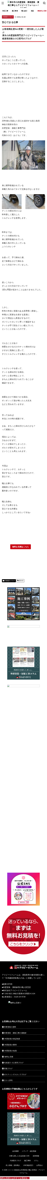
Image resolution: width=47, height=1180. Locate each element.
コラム (36, 1160)
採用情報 (36, 1156)
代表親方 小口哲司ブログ (14, 1063)
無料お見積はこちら (20, 547)
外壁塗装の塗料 (10, 1027)
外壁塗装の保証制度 (12, 1039)
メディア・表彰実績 (29, 1151)
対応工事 (5, 11)
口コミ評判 (8, 1080)
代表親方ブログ (8, 17)
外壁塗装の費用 (10, 1045)
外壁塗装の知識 (10, 1051)
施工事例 (15, 11)
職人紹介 (24, 11)
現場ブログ (8, 1069)
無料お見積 (8, 1057)
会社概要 (15, 1151)
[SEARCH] (44, 3)
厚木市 (21, 581)
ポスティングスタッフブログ (15, 1074)
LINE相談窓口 (28, 1165)
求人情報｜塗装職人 (13, 1165)
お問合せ (39, 1165)
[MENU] (2, 3)
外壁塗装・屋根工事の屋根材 (15, 1033)
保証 (32, 11)
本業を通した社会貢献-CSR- (19, 1156)
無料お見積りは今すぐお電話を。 (15, 1178)
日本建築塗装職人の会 (15, 978)
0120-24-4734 (19, 997)
